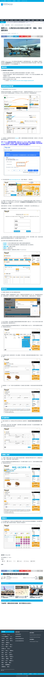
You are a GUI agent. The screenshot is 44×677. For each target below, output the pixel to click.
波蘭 (3, 652)
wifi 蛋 (3, 638)
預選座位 (5, 248)
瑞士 (3, 654)
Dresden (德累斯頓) (5, 636)
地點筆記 (33, 20)
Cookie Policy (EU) (40, 673)
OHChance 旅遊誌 (19, 673)
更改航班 (5, 243)
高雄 (8, 666)
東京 (3, 650)
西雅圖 (7, 658)
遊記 (11, 658)
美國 (7, 656)
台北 (7, 640)
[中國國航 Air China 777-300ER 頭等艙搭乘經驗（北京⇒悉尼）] (36, 590)
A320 (8, 634)
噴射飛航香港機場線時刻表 (19, 638)
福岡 (6, 654)
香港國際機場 (7, 664)
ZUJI (36, 637)
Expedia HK (31, 637)
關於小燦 (2, 670)
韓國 (3, 662)
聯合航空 (11, 656)
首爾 (10, 662)
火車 (10, 652)
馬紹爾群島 (4, 666)
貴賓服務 (41, 20)
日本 (8, 648)
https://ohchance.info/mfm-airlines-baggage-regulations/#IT (22, 80)
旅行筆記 (4, 648)
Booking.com (34, 634)
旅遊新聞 (2, 20)
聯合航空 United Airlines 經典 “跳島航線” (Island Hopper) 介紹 (21, 597)
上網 (7, 638)
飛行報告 (20, 20)
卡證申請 (28, 20)
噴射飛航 (7, 642)
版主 (9, 33)
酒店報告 (24, 20)
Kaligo (39, 637)
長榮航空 (11, 660)
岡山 (11, 644)
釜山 (7, 660)
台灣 (11, 640)
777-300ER (4, 634)
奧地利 (7, 644)
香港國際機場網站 (18, 636)
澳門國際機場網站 (18, 634)
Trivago (37, 641)
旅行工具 (16, 20)
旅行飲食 (37, 20)
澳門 (6, 652)
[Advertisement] (29, 10)
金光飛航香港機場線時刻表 (19, 640)
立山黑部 (11, 654)
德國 (7, 646)
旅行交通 (11, 20)
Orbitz (35, 637)
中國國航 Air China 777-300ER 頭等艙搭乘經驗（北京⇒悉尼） (36, 597)
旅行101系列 (7, 20)
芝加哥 (3, 658)
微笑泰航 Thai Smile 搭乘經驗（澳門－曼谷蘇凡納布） (7, 597)
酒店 (3, 660)
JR (11, 636)
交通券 (3, 640)
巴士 (3, 646)
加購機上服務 (5, 246)
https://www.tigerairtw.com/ (14, 179)
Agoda (31, 634)
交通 (11, 638)
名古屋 (3, 642)
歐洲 (7, 650)
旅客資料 (5, 244)
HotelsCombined (32, 641)
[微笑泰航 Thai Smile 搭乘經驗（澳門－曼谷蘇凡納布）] (7, 590)
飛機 (6, 662)
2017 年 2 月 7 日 (5, 33)
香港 (3, 664)
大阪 (3, 644)
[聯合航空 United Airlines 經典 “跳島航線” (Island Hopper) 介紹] (22, 590)
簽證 (3, 656)
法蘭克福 (11, 650)
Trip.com (17, 138)
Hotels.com (38, 634)
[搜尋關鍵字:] (37, 22)
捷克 (11, 646)
